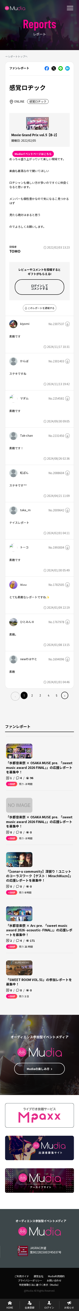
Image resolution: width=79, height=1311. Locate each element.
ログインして (39, 287)
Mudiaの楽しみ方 (38, 1069)
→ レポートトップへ (16, 56)
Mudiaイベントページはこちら (33, 154)
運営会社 (38, 1276)
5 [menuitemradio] (56, 695)
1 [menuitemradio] (24, 695)
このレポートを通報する (40, 308)
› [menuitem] (64, 695)
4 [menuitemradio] (48, 695)
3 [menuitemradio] (40, 695)
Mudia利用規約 (56, 1276)
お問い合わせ (54, 1280)
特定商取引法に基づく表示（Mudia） (39, 1284)
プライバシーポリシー (30, 1280)
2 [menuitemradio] (32, 695)
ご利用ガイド (21, 1276)
